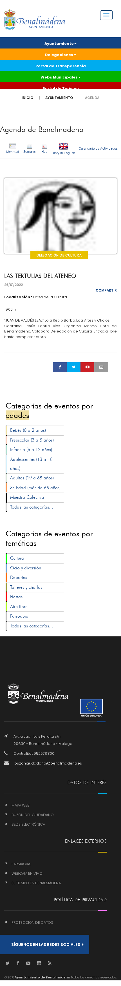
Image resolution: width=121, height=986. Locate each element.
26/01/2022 (13, 284)
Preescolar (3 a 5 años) (32, 440)
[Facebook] (18, 963)
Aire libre (19, 606)
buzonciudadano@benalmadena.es (48, 763)
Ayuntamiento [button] (59, 43)
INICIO (27, 97)
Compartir (106, 290)
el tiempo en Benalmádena (36, 883)
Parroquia (19, 616)
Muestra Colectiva (27, 497)
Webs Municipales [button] (59, 77)
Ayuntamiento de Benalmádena (42, 977)
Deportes (18, 577)
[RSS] (49, 963)
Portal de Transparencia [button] (60, 66)
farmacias (21, 864)
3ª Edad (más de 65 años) (35, 487)
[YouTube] (28, 963)
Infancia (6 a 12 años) (31, 449)
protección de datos (32, 922)
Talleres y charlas (26, 587)
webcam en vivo (27, 873)
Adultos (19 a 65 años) (32, 478)
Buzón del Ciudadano (33, 815)
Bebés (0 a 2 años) (28, 430)
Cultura (17, 558)
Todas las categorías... (31, 507)
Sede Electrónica (28, 824)
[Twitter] (8, 963)
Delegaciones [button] (59, 54)
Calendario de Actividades (98, 149)
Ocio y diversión (25, 568)
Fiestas (16, 596)
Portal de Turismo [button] (60, 88)
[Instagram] (39, 963)
